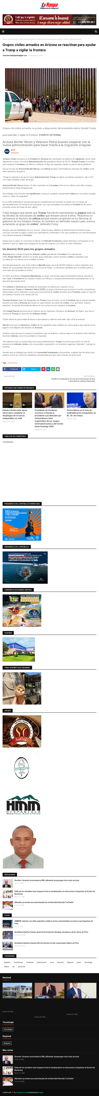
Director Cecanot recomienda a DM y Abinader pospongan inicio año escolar (46, 880)
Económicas (18, 962)
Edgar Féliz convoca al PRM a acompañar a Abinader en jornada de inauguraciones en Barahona (16, 1004)
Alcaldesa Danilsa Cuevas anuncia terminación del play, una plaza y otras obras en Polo (51, 932)
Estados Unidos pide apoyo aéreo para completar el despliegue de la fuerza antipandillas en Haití (15, 414)
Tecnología (88, 962)
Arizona (15, 152)
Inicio (4, 39)
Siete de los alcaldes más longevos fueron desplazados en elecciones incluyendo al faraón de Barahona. (54, 892)
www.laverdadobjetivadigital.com (15, 55)
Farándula (30, 962)
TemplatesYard (21, 1092)
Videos (6, 967)
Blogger (40, 1092)
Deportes (7, 962)
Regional (70, 962)
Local (52, 962)
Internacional (12, 39)
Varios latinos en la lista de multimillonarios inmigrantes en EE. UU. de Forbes (81, 413)
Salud (79, 962)
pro (14, 967)
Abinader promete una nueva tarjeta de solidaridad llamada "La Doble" (44, 902)
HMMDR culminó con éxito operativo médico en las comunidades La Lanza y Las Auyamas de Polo (53, 922)
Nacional (60, 962)
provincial (21, 967)
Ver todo (92, 978)
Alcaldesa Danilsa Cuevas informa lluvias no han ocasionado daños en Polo (46, 943)
